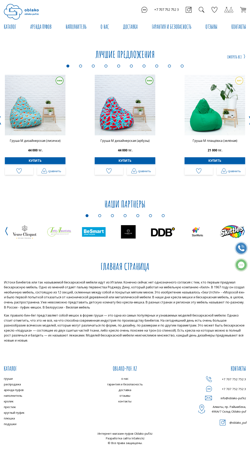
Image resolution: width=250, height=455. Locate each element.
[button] (67, 66)
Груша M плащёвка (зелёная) (215, 140)
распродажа (12, 384)
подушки (10, 424)
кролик (8, 401)
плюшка (9, 418)
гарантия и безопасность (125, 384)
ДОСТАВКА (130, 26)
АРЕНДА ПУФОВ (41, 26)
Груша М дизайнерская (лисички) (35, 140)
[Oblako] (21, 12)
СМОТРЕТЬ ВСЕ (234, 56)
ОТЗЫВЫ (211, 26)
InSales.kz (138, 438)
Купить (35, 160)
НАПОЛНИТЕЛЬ (76, 26)
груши (8, 378)
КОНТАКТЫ (238, 26)
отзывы (125, 395)
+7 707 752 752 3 (166, 9)
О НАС (105, 26)
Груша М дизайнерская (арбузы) (125, 140)
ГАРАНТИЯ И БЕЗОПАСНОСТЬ (171, 26)
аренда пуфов (14, 390)
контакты (124, 401)
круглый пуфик (14, 413)
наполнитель (13, 395)
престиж (10, 407)
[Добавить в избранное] (19, 171)
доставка (125, 390)
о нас (125, 378)
